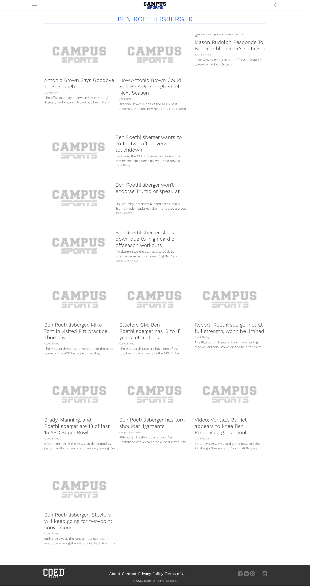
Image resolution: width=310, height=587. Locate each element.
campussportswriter (127, 260)
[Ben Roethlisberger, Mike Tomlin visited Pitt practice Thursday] (79, 299)
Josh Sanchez (203, 54)
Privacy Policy (150, 573)
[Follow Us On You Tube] (264, 573)
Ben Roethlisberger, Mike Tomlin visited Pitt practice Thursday (75, 331)
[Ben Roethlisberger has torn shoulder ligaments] (154, 394)
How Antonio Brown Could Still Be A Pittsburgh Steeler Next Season (151, 86)
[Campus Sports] (155, 5)
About (114, 573)
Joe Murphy (51, 92)
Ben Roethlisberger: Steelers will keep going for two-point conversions (78, 521)
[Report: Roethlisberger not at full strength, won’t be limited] (230, 299)
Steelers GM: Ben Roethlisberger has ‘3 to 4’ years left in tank (149, 331)
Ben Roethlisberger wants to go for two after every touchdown (149, 143)
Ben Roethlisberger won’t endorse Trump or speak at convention (148, 191)
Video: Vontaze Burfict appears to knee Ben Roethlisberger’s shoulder (224, 426)
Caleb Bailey (123, 165)
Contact (129, 573)
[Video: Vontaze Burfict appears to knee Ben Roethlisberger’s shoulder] (230, 394)
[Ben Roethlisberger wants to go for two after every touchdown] (78, 150)
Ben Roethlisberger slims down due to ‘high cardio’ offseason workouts (145, 239)
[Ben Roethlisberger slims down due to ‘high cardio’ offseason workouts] (78, 246)
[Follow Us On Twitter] (246, 573)
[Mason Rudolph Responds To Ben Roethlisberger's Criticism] (230, 35)
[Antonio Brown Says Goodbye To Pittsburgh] (79, 54)
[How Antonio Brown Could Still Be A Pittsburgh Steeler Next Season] (154, 54)
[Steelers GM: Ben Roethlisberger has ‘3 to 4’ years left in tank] (154, 299)
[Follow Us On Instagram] (252, 573)
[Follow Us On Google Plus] (258, 573)
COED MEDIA (144, 580)
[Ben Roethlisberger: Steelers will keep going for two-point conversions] (79, 489)
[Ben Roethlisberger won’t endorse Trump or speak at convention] (78, 198)
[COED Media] (54, 577)
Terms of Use (177, 573)
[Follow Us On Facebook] (240, 573)
